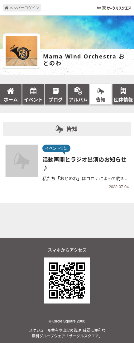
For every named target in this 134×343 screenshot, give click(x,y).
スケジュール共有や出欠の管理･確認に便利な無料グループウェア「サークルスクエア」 (67, 332)
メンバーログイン (23, 7)
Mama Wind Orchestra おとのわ (84, 60)
